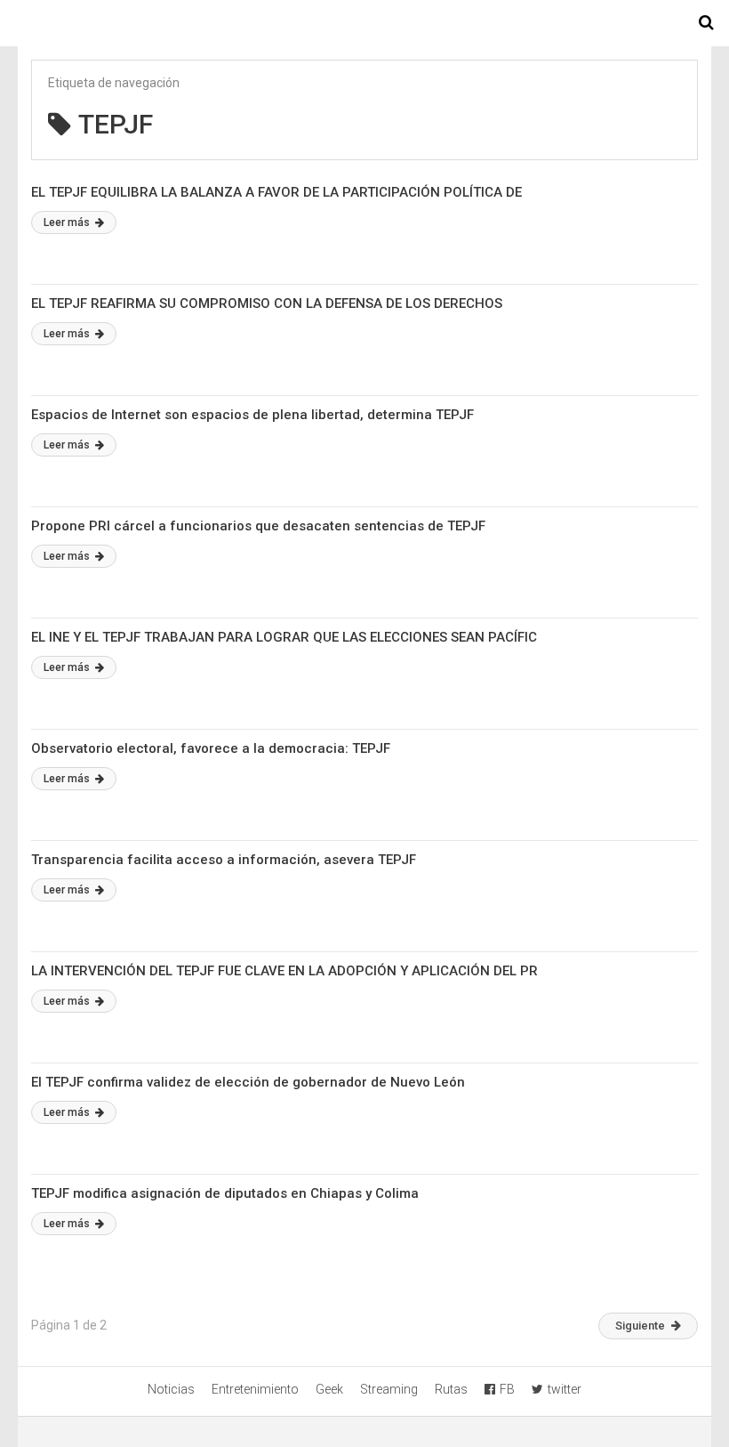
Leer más (68, 222)
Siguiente (640, 1325)
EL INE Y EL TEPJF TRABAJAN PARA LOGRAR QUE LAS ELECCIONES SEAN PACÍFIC (284, 637)
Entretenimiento (255, 1389)
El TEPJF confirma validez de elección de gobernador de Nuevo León (248, 1082)
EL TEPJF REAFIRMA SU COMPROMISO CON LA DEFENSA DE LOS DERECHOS (266, 303)
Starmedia (364, 23)
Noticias (171, 1389)
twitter (564, 1389)
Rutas (451, 1389)
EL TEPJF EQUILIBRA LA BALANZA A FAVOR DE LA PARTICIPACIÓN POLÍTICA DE (276, 192)
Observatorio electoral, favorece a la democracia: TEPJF (210, 748)
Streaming (389, 1389)
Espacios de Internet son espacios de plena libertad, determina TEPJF (252, 415)
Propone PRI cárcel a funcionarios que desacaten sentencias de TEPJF (258, 526)
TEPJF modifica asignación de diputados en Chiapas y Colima (225, 1193)
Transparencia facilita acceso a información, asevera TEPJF (223, 860)
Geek (329, 1389)
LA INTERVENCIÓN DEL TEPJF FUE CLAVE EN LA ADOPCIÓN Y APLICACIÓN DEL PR (284, 971)
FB (507, 1389)
